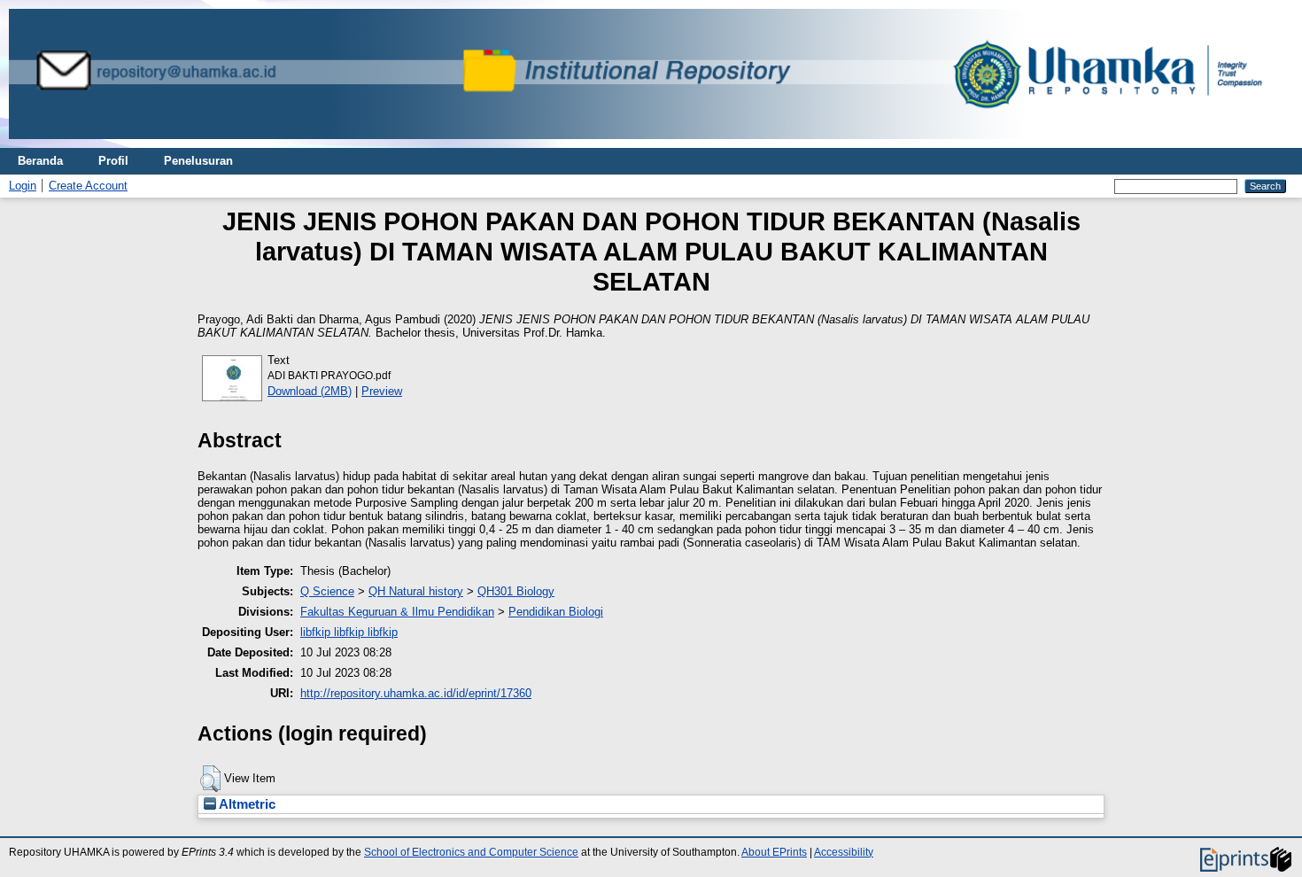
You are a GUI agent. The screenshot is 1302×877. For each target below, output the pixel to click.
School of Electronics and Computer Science (471, 852)
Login (22, 185)
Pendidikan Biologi (555, 611)
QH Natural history (415, 591)
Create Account (88, 185)
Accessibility (843, 852)
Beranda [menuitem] (40, 160)
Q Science (327, 591)
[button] (210, 778)
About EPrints (774, 852)
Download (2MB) (309, 391)
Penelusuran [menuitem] (198, 160)
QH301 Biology (515, 591)
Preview (381, 391)
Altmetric (245, 804)
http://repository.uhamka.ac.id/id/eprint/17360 (415, 693)
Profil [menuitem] (113, 160)
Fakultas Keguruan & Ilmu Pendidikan (397, 611)
